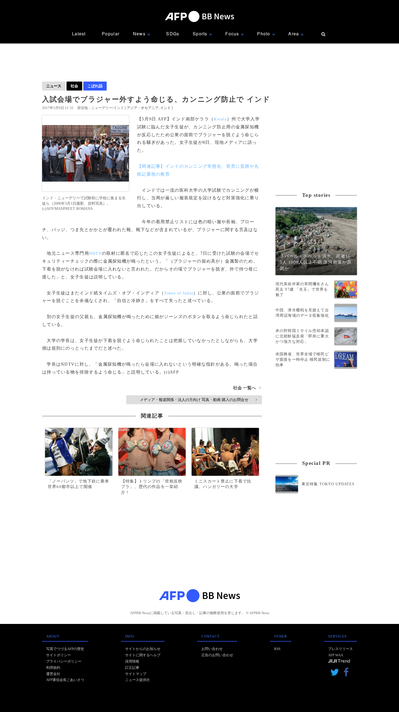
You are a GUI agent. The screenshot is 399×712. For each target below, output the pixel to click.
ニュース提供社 (137, 680)
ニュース (53, 86)
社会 (74, 86)
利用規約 (53, 668)
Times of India (178, 293)
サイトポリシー (58, 655)
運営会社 (53, 674)
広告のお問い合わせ (217, 655)
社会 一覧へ (247, 387)
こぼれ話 (95, 86)
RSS (277, 649)
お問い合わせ (212, 649)
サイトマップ (135, 674)
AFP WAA (335, 655)
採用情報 (132, 661)
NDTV (95, 253)
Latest (79, 33)
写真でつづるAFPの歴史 (65, 649)
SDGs (172, 33)
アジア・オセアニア (143, 108)
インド (165, 108)
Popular (110, 33)
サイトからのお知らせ (142, 649)
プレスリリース (340, 649)
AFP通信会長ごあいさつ (65, 680)
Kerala (220, 119)
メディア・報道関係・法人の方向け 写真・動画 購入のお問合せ (198, 399)
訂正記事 (132, 668)
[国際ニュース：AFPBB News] (199, 16)
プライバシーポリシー (63, 661)
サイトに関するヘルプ (142, 655)
